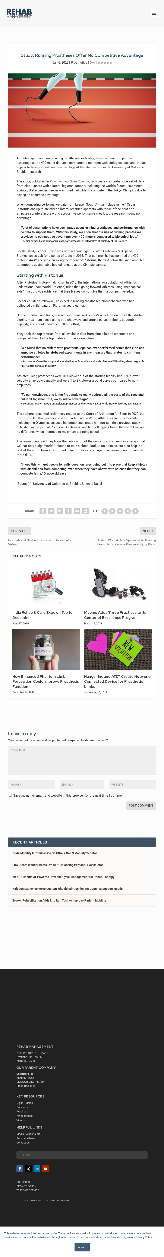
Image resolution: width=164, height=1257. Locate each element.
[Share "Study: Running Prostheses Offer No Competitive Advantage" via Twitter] (51, 511)
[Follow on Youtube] (45, 1169)
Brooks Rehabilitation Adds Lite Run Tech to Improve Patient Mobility (59, 900)
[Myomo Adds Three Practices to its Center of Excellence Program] (118, 585)
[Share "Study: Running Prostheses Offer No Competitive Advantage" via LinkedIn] (60, 511)
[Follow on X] (28, 1169)
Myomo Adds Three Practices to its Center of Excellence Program (115, 615)
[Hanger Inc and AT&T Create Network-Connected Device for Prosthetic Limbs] (118, 649)
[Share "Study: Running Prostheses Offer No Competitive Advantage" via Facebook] (42, 511)
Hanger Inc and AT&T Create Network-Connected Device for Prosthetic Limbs (117, 681)
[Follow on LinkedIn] (37, 1169)
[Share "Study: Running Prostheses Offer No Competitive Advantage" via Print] (85, 511)
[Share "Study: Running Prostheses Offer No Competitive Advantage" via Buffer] (68, 511)
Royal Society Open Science (69, 181)
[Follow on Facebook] (19, 1169)
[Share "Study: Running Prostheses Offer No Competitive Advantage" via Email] (77, 511)
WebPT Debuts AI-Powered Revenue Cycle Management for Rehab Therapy (63, 877)
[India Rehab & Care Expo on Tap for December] (46, 585)
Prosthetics (79, 62)
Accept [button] (82, 1247)
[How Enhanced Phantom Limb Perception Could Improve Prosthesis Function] (46, 649)
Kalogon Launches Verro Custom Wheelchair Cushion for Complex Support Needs (67, 888)
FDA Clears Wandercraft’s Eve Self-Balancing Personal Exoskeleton (58, 865)
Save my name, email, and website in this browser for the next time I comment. (69, 795)
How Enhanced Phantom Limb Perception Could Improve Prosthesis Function (45, 681)
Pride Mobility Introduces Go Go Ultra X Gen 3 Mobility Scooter (54, 853)
